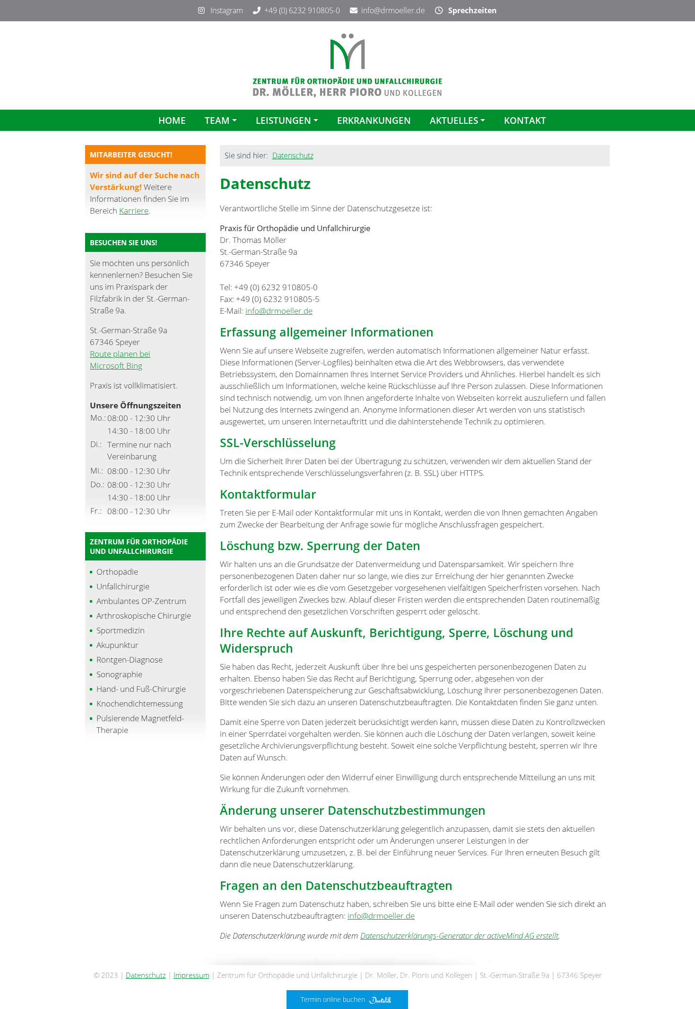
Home (172, 120)
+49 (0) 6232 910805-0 (302, 10)
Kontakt (525, 120)
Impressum (191, 975)
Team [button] (217, 120)
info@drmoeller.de (393, 10)
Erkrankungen (374, 120)
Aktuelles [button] (454, 120)
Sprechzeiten (470, 10)
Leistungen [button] (283, 120)
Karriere (133, 210)
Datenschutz (292, 155)
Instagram (224, 10)
